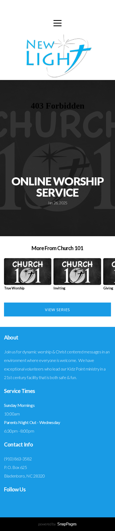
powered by (57, 524)
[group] (27, 276)
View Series (57, 309)
